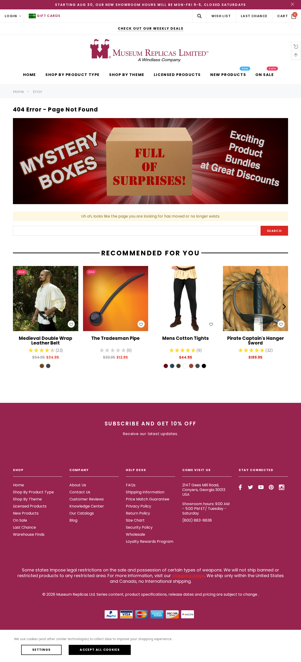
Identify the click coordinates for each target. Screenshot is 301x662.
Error (37, 91)
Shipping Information (145, 492)
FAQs (130, 485)
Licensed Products (30, 506)
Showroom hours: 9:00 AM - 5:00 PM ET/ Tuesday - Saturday (206, 508)
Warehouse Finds (28, 534)
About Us (77, 485)
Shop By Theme (27, 499)
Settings (41, 649)
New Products (26, 513)
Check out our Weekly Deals (150, 28)
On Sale (20, 520)
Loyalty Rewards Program (149, 541)
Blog (73, 520)
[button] (16, 306)
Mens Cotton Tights (185, 338)
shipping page (188, 576)
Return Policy (138, 513)
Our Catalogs (81, 513)
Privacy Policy (138, 506)
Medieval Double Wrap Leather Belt (45, 341)
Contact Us (79, 492)
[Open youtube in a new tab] (261, 487)
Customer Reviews (86, 499)
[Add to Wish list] (71, 324)
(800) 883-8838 (197, 520)
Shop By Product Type (33, 492)
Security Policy (139, 527)
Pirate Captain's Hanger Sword (255, 341)
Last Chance (24, 527)
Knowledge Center (86, 506)
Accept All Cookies (99, 649)
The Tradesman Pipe (115, 338)
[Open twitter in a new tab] (250, 487)
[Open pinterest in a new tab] (271, 487)
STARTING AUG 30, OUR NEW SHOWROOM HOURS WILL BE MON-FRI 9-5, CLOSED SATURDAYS (150, 4)
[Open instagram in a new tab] (282, 487)
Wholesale (135, 534)
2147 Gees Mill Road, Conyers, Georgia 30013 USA (203, 489)
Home (18, 91)
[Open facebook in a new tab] (240, 487)
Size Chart (135, 520)
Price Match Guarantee (147, 499)
